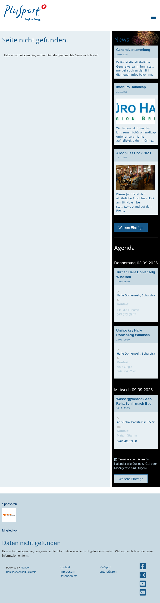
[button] (136, 295)
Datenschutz (68, 576)
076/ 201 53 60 (127, 441)
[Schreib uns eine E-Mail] (143, 593)
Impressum (67, 571)
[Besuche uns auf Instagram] (143, 576)
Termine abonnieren (131, 459)
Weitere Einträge (131, 227)
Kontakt (65, 567)
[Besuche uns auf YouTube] (143, 584)
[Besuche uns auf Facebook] (143, 567)
